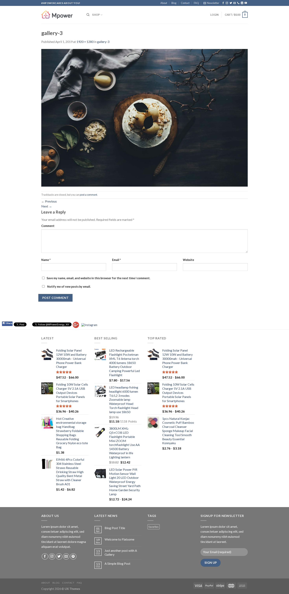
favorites (153, 526)
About (163, 3)
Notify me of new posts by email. (69, 286)
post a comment (88, 194)
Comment (47, 225)
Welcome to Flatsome (119, 539)
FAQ (196, 3)
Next (46, 206)
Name (46, 260)
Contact (185, 3)
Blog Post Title (115, 528)
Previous (49, 201)
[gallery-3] (144, 117)
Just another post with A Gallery (121, 552)
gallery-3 (103, 41)
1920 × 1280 (85, 41)
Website (188, 260)
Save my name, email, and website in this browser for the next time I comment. (98, 278)
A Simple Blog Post (117, 563)
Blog (173, 3)
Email (116, 260)
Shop (96, 14)
